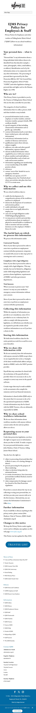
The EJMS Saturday (10, 640)
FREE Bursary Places (10, 575)
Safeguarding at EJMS (10, 634)
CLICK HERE (17, 711)
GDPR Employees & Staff (11, 591)
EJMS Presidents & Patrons (11, 609)
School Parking (8, 572)
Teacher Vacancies (9, 563)
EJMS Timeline (8, 618)
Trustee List (18, 544)
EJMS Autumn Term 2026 (11, 566)
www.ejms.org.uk (16, 531)
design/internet (20, 702)
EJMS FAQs (8, 628)
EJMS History (8, 606)
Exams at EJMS (8, 625)
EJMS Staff (7, 612)
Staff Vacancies (8, 637)
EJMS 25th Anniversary (10, 569)
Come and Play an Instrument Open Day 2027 (16, 560)
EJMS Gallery (8, 603)
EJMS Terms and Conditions (12, 587)
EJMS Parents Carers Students (12, 594)
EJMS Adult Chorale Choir (11, 579)
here (9, 503)
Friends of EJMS (9, 631)
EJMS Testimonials (9, 615)
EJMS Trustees (8, 622)
